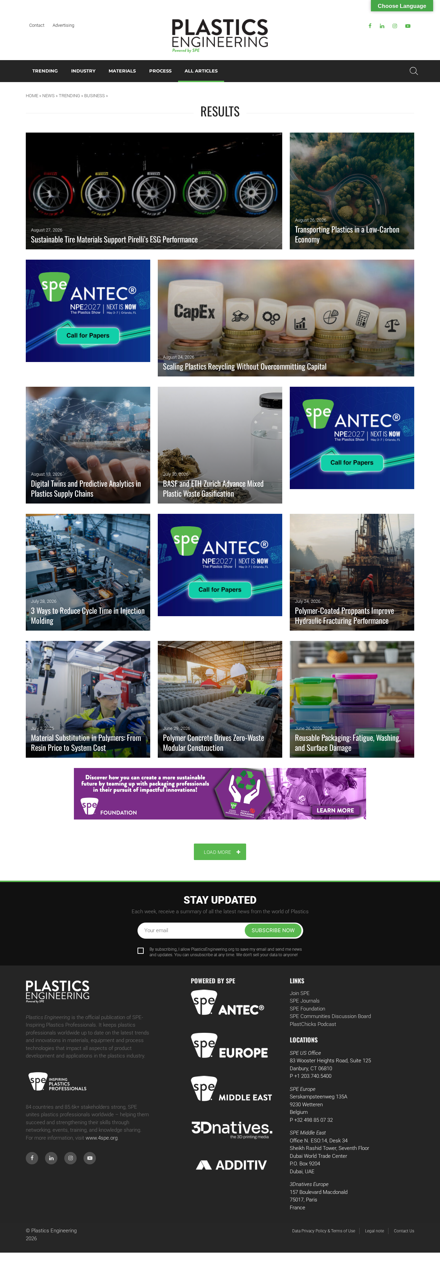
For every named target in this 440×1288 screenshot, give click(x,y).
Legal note (374, 1231)
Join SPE (300, 993)
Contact (36, 25)
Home (32, 95)
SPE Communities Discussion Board (330, 1016)
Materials (122, 71)
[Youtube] (407, 26)
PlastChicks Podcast (313, 1024)
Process (160, 71)
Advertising (63, 25)
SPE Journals (305, 1001)
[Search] (414, 71)
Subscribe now (273, 930)
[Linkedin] (382, 26)
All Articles (201, 71)
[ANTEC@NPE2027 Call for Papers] (88, 318)
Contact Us (404, 1231)
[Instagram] (395, 26)
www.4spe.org (102, 1138)
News (48, 95)
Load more (217, 852)
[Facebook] (370, 26)
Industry (83, 71)
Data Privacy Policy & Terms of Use (323, 1231)
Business (94, 95)
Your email (156, 930)
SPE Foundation (307, 1009)
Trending (45, 71)
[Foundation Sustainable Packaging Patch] (220, 794)
